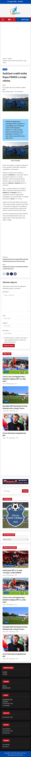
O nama (5, 674)
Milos (4, 85)
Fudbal (5, 69)
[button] (3, 19)
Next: (15, 266)
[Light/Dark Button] (10, 19)
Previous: (15, 259)
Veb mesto (6, 330)
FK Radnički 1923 (7, 699)
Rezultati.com (6, 687)
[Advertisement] (15, 41)
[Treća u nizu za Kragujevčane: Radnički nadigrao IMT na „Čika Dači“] (15, 365)
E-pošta (5, 323)
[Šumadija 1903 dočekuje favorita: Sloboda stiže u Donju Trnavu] (15, 395)
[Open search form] (13, 19)
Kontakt (5, 672)
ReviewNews (11, 755)
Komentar (6, 292)
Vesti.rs (5, 685)
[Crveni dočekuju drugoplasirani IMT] (15, 422)
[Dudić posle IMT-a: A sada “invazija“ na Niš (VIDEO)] (15, 559)
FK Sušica (5, 701)
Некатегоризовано (9, 565)
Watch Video (25, 19)
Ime (4, 315)
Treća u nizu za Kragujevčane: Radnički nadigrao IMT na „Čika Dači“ (14, 379)
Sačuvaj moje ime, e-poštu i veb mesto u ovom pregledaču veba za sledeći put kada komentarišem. (16, 340)
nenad (4, 383)
